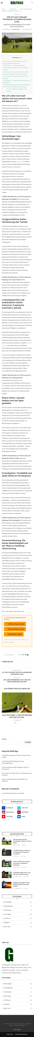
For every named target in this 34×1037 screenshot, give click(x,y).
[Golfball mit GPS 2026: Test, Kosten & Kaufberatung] (6, 875)
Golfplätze (17, 922)
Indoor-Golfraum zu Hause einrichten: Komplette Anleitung (21, 863)
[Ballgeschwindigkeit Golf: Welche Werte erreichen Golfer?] (6, 885)
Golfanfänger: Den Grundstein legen (14, 65)
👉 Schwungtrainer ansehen (14, 634)
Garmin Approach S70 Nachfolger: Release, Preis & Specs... (22, 841)
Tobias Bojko (16, 29)
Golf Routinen (13, 9)
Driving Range (20, 161)
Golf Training (17, 914)
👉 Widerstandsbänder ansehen (15, 629)
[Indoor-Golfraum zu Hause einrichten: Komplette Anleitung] (6, 864)
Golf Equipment (17, 906)
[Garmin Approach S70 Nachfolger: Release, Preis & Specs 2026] (6, 842)
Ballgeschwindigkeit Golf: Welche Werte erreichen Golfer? (21, 884)
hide (20, 57)
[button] (3, 707)
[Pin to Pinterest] (25, 655)
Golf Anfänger (17, 902)
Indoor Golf (17, 926)
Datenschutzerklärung (21, 1034)
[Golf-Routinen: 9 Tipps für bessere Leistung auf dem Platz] (17, 702)
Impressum (10, 1034)
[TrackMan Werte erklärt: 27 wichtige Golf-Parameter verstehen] (6, 853)
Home (3, 9)
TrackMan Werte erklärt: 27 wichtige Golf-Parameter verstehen (22, 852)
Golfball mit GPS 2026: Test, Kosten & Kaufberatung (22, 873)
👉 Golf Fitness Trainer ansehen (15, 624)
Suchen (4, 739)
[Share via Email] (27, 655)
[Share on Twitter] (23, 655)
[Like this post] (20, 655)
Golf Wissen (17, 918)
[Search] (32, 3)
